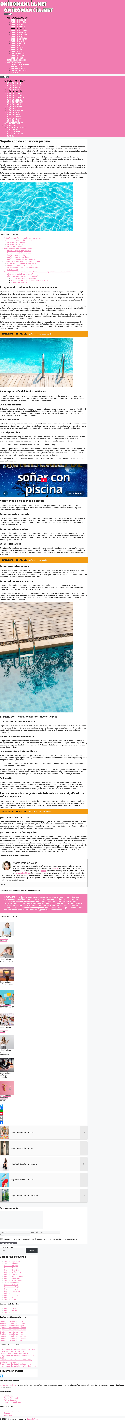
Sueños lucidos (16, 66)
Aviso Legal (8, 1396)
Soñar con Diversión (18, 28)
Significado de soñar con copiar (12, 1326)
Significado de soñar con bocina (12, 1323)
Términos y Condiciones (13, 1402)
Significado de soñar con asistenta (13, 1330)
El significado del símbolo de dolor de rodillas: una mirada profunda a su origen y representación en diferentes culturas (17, 1351)
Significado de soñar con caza (11, 1332)
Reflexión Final (12, 270)
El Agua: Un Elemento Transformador (21, 265)
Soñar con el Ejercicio (19, 32)
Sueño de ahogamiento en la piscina (21, 259)
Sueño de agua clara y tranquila (19, 251)
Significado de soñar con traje (11, 1334)
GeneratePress (32, 1419)
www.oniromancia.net (8, 1385)
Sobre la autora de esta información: (25, 278)
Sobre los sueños (14, 62)
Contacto (7, 1413)
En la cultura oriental (15, 244)
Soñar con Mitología (18, 43)
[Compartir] (43, 1122)
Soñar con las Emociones (20, 35)
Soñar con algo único (18, 20)
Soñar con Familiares (18, 37)
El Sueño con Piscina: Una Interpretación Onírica (22, 261)
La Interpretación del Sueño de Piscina (18, 240)
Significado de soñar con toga (11, 1321)
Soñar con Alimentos (11, 1264)
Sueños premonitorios (19, 70)
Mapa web (8, 1415)
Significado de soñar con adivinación (14, 1336)
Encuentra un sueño (7, 1247)
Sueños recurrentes (18, 68)
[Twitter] (2, 885)
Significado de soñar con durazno (13, 1338)
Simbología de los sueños (17, 60)
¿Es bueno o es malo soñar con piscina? (22, 276)
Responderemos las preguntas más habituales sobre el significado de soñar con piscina (37, 272)
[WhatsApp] (43, 1111)
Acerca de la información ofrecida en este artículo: (30, 280)
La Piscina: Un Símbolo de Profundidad (22, 263)
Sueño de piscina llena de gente (19, 257)
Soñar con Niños (17, 49)
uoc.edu (55, 868)
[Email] (43, 1119)
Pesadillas (14, 73)
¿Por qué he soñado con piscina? (20, 274)
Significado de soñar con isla (11, 1340)
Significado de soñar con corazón (13, 1328)
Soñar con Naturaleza (18, 47)
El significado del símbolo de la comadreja (16, 1364)
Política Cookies (10, 1400)
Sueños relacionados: (19, 282)
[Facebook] (43, 1108)
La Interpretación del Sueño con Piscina (22, 268)
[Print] (43, 1116)
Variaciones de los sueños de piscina (18, 249)
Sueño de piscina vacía (16, 255)
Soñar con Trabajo (17, 56)
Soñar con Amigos (17, 24)
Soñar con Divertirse (11, 1270)
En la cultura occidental (16, 242)
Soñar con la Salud (17, 41)
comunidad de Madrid (22, 873)
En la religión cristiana (15, 246)
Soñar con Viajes (17, 58)
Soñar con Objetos (17, 51)
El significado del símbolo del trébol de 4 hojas (18, 1366)
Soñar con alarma (10, 1310)
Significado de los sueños (17, 17)
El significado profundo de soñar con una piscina (22, 238)
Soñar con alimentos (18, 22)
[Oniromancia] (28, 11)
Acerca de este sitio (11, 1411)
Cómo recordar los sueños (20, 64)
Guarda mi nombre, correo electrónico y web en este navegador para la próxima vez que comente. (39, 1239)
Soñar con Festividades (19, 39)
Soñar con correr (10, 1312)
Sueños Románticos (18, 54)
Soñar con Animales (18, 26)
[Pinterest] (43, 1113)
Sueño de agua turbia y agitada (19, 253)
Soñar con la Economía (19, 30)
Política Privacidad (11, 1398)
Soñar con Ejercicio (11, 1274)
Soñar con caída (10, 1308)
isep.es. (43, 871)
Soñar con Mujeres (17, 45)
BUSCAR (31, 1251)
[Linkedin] (4, 885)
